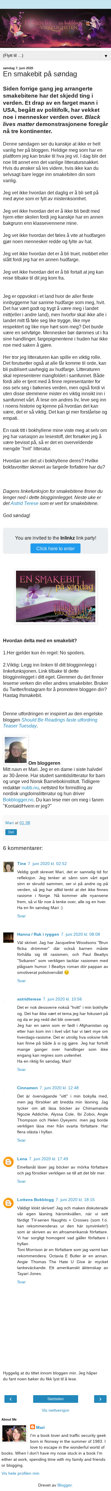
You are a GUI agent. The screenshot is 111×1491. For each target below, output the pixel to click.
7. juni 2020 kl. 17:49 (48, 1158)
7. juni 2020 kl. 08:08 (80, 934)
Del (11, 832)
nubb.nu (30, 787)
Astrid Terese (24, 503)
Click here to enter (55, 548)
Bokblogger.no (18, 799)
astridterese (29, 999)
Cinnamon (27, 1087)
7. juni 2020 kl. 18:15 (75, 1199)
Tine (21, 863)
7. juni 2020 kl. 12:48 (59, 1087)
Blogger (64, 1485)
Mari (40, 1427)
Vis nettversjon (55, 1410)
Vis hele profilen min (20, 1473)
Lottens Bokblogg (35, 1199)
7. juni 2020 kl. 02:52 (47, 863)
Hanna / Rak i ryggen (38, 934)
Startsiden (55, 1399)
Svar (21, 916)
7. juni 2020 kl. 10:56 (62, 999)
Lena (22, 1158)
